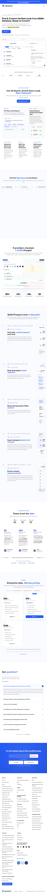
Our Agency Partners (21, 799)
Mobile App (4, 824)
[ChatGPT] (18, 847)
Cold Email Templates (7, 846)
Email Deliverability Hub (37, 788)
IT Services (19, 784)
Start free (5, 31)
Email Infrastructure (6, 818)
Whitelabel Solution (6, 799)
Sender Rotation (5, 813)
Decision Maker (17, 46)
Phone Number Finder (7, 822)
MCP (18, 825)
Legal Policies (20, 853)
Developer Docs (20, 822)
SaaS (18, 782)
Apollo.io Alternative (36, 825)
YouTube (20, 891)
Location (8, 48)
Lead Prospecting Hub (37, 792)
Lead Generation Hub (37, 790)
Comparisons (35, 800)
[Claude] (21, 847)
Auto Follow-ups (5, 794)
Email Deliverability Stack (7, 801)
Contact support (6, 681)
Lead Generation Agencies (23, 780)
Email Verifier (5, 809)
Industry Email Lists (36, 796)
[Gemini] (23, 847)
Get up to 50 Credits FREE (23, 2)
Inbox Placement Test (7, 805)
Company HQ (14, 48)
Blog (33, 780)
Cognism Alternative (36, 827)
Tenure (27, 46)
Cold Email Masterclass (37, 782)
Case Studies (35, 798)
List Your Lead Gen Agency (23, 801)
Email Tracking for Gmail (7, 826)
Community (34, 806)
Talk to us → (28, 734)
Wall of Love (35, 802)
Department (12, 46)
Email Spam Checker (6, 811)
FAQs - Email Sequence (7, 878)
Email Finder (20, 811)
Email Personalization (7, 807)
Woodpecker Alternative (37, 823)
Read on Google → (31, 562)
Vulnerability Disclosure (22, 855)
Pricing (3, 780)
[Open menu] (44, 6)
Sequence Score (5, 815)
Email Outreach (5, 782)
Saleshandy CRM (5, 792)
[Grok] (29, 847)
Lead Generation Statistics (8, 860)
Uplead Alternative (36, 829)
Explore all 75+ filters (24, 228)
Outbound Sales (20, 790)
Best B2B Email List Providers (8, 854)
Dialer (3, 784)
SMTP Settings (5, 880)
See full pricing (23, 654)
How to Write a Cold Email (8, 837)
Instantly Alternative (36, 818)
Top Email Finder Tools (7, 873)
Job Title (7, 46)
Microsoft (32, 762)
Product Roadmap (36, 809)
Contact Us (19, 839)
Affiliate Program (36, 804)
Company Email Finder (22, 813)
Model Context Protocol (7, 788)
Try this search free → (40, 224)
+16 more (19, 48)
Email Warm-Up (5, 803)
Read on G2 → (14, 562)
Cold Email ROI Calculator (23, 817)
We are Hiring (20, 858)
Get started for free (22, 101)
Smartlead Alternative (37, 816)
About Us (19, 835)
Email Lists (34, 794)
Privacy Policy (20, 837)
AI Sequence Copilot (6, 786)
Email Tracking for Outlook (8, 828)
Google (16, 762)
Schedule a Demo (7, 884)
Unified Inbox (5, 797)
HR (17, 792)
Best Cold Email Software (7, 849)
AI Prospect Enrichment (7, 790)
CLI (17, 827)
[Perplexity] (26, 847)
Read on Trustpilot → (23, 562)
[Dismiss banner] (45, 2)
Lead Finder (4, 820)
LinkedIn (16, 891)
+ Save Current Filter (40, 421)
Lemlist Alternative (36, 821)
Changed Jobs (31, 46)
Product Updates (36, 811)
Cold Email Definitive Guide (8, 835)
